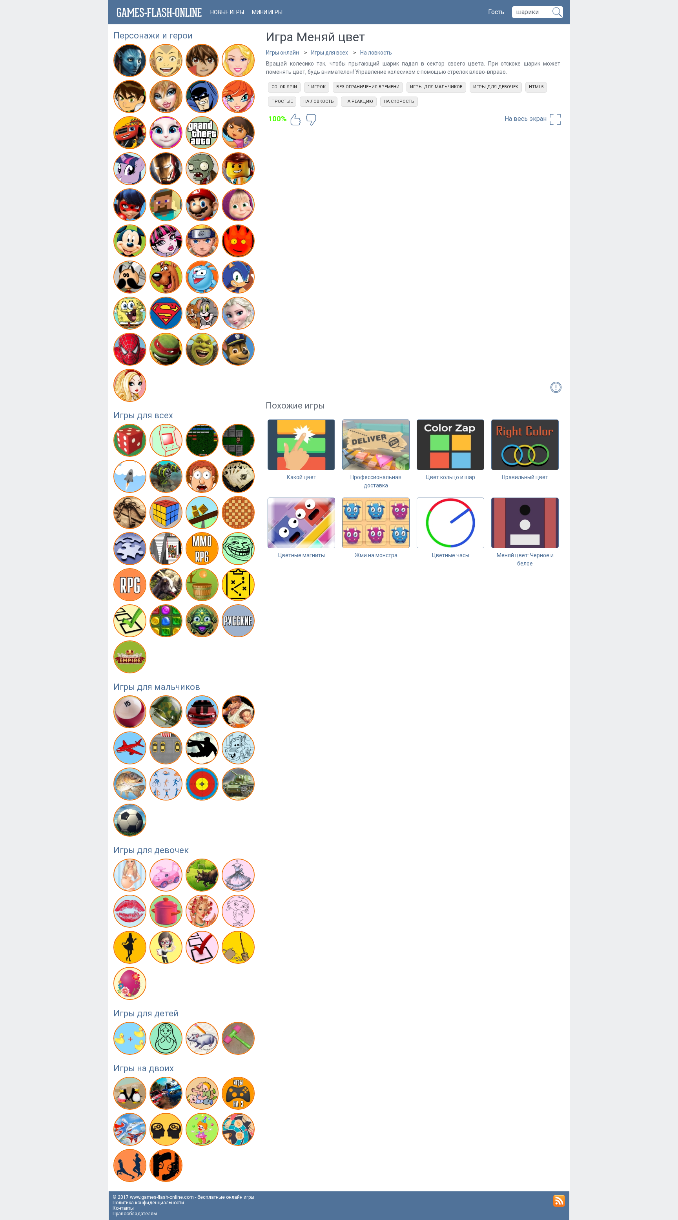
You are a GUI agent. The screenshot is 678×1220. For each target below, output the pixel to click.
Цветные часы (450, 555)
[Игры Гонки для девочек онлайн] (166, 877)
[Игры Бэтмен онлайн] (203, 98)
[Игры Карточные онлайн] (239, 478)
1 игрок (317, 86)
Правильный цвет (525, 477)
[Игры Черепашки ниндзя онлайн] (166, 351)
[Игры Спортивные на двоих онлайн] (130, 1167)
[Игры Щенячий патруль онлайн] (239, 351)
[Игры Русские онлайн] (239, 622)
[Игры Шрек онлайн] (203, 351)
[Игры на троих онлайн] (239, 1095)
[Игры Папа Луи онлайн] (130, 279)
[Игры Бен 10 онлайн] (130, 98)
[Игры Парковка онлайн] (166, 749)
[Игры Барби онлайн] (239, 62)
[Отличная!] (295, 120)
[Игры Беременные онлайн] (130, 877)
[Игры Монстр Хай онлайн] (166, 242)
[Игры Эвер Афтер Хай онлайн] (130, 387)
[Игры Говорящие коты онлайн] (166, 134)
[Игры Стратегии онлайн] (239, 586)
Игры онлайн (282, 52)
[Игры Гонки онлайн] (203, 713)
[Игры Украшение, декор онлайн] (130, 985)
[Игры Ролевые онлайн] (130, 586)
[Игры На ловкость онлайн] (203, 514)
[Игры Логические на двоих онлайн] (166, 1131)
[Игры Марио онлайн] (203, 206)
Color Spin (284, 86)
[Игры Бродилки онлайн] (239, 442)
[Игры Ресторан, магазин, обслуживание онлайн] (130, 949)
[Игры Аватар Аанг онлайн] (166, 62)
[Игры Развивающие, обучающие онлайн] (130, 1040)
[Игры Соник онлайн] (239, 279)
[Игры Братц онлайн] (166, 98)
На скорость (399, 101)
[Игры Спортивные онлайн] (166, 786)
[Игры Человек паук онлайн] (130, 351)
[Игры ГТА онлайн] (203, 134)
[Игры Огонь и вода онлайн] (239, 242)
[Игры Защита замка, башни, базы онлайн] (166, 478)
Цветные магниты (301, 555)
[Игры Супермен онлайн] (166, 315)
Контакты (123, 1208)
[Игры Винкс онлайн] (239, 98)
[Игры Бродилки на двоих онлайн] (130, 1095)
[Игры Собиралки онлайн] (203, 586)
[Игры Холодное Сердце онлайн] (239, 315)
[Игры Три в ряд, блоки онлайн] (166, 622)
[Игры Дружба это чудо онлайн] (130, 170)
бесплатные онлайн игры (225, 1197)
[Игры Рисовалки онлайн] (203, 1040)
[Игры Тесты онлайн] (130, 622)
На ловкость (376, 52)
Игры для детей (146, 1013)
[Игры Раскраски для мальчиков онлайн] (239, 749)
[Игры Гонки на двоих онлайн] (166, 1095)
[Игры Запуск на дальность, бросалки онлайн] (130, 478)
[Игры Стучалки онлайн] (239, 1040)
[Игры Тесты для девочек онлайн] (203, 949)
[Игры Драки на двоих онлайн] (203, 1095)
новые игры (227, 12)
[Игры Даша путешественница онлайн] (239, 134)
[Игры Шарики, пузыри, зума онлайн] (203, 622)
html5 (536, 86)
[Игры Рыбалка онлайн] (130, 786)
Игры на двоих (143, 1068)
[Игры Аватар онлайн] (130, 62)
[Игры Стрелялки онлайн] (203, 786)
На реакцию (358, 101)
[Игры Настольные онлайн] (239, 514)
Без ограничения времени (367, 86)
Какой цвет (301, 477)
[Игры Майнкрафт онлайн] (166, 206)
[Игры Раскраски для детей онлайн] (166, 1040)
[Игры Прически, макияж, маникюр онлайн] (203, 913)
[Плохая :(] (311, 120)
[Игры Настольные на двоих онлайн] (239, 1131)
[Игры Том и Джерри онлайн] (203, 315)
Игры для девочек (151, 850)
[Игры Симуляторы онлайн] (166, 586)
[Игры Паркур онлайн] (203, 749)
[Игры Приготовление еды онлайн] (166, 913)
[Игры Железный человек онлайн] (166, 170)
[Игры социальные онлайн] (130, 658)
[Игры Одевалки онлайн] (239, 877)
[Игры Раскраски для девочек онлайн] (239, 913)
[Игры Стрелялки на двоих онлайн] (166, 1167)
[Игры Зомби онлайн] (203, 170)
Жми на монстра (376, 555)
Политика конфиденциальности (148, 1202)
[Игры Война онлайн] (166, 713)
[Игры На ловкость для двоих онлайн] (203, 1131)
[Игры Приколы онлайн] (239, 550)
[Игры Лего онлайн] (239, 170)
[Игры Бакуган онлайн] (203, 62)
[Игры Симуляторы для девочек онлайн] (166, 949)
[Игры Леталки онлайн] (130, 749)
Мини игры (267, 12)
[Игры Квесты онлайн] (130, 514)
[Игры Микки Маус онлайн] (130, 242)
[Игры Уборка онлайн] (239, 949)
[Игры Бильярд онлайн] (130, 713)
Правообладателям (135, 1213)
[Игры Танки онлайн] (239, 786)
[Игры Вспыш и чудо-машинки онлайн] (130, 134)
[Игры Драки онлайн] (239, 713)
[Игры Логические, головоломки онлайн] (166, 514)
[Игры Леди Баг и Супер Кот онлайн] (130, 206)
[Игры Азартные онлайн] (130, 442)
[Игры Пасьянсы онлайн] (166, 550)
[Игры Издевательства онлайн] (203, 478)
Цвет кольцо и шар (450, 477)
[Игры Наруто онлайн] (203, 242)
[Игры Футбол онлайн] (130, 822)
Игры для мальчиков (156, 687)
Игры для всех (143, 415)
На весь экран (526, 118)
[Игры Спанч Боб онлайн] (130, 315)
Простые (282, 101)
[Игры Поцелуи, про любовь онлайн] (130, 913)
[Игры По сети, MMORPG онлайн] (203, 550)
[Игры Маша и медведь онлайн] (239, 206)
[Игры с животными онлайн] (203, 877)
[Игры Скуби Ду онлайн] (166, 279)
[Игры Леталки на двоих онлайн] (130, 1131)
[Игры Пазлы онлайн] (130, 550)
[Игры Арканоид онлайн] (203, 442)
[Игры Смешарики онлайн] (203, 279)
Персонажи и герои (153, 35)
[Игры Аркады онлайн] (166, 442)
